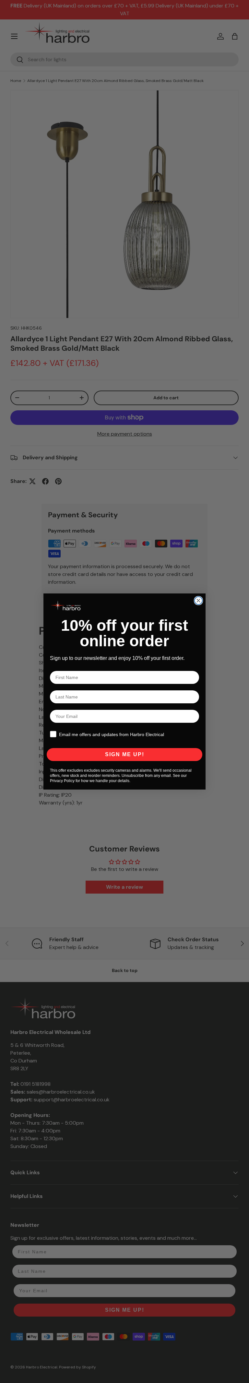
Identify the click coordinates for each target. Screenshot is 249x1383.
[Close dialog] (198, 600)
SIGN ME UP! (124, 754)
